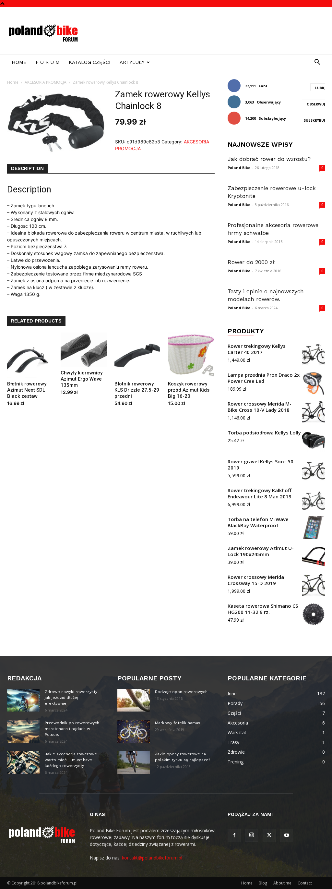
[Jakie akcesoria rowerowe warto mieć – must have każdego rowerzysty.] (23, 762)
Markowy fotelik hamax (177, 723)
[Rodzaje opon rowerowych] (133, 700)
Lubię (320, 88)
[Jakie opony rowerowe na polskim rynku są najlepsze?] (133, 762)
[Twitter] (269, 835)
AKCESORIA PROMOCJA (45, 82)
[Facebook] (234, 835)
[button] (317, 63)
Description (27, 168)
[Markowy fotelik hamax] (133, 731)
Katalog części (90, 62)
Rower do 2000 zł (251, 262)
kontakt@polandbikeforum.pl (152, 858)
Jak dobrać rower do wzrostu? (269, 159)
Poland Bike (239, 167)
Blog (263, 883)
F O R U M (48, 62)
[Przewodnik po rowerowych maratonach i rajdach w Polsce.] (23, 731)
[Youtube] (286, 835)
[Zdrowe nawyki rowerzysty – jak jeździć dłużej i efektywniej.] (23, 700)
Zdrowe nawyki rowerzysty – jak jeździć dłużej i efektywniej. (73, 697)
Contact (305, 883)
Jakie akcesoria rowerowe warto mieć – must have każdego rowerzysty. (71, 760)
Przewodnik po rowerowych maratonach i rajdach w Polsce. (72, 729)
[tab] (27, 169)
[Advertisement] (207, 31)
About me (282, 883)
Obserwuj (316, 104)
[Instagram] (251, 835)
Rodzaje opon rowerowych (181, 691)
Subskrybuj (314, 120)
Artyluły (132, 62)
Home (19, 62)
